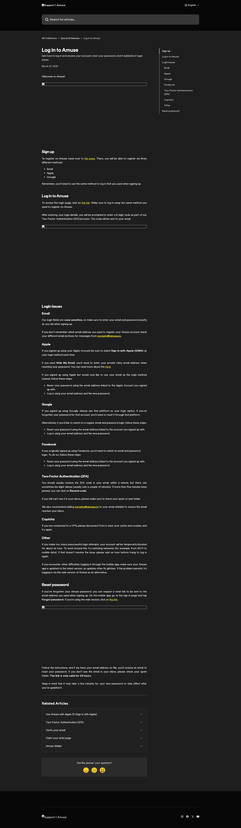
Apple (167, 73)
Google (168, 79)
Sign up (166, 51)
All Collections (49, 38)
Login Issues (168, 62)
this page (89, 158)
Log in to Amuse (170, 56)
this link (86, 202)
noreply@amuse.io (109, 335)
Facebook (169, 84)
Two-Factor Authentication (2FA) (178, 92)
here (108, 366)
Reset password (170, 111)
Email (167, 68)
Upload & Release (70, 38)
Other (167, 105)
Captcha (168, 99)
